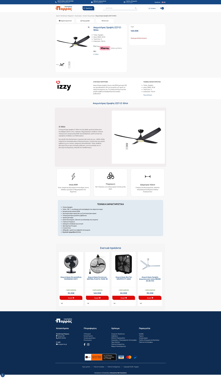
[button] (88, 27)
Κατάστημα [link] (64, 16)
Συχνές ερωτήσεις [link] (89, 338)
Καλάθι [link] (141, 334)
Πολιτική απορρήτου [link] (114, 367)
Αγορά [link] (70, 298)
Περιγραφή (86, 21)
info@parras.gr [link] (62, 344)
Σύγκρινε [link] (61, 303)
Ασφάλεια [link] (114, 336)
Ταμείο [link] (141, 336)
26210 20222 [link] (62, 338)
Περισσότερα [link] (147, 95)
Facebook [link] (157, 2)
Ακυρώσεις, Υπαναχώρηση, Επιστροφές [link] (124, 340)
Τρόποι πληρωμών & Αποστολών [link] (149, 340)
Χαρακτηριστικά (66, 21)
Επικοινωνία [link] (88, 340)
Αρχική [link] (58, 16)
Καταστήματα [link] (88, 336)
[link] (3, 375)
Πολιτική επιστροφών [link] (146, 342)
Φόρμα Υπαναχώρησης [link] (118, 346)
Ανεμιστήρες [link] (91, 16)
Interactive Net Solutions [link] (118, 373)
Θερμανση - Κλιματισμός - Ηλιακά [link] (77, 16)
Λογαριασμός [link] (143, 338)
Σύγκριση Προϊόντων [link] (118, 334)
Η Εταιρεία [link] (87, 334)
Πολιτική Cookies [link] (99, 367)
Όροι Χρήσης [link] (115, 342)
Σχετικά (105, 21)
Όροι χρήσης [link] (86, 367)
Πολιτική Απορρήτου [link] (117, 344)
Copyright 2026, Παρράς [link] (131, 367)
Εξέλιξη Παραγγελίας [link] (118, 338)
